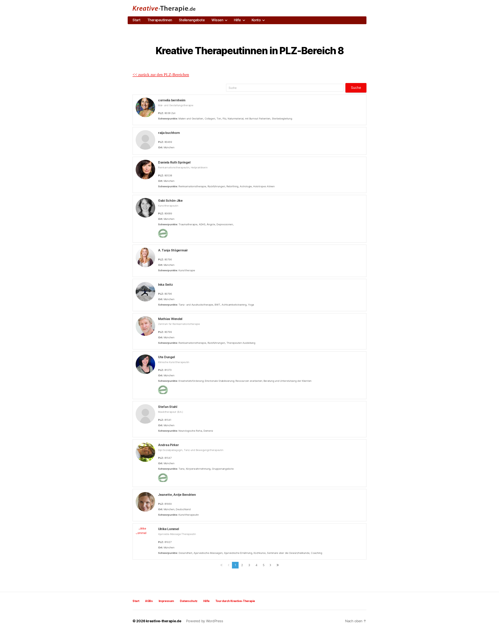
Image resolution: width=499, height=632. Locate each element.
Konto (256, 20)
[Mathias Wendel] (145, 326)
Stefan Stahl (167, 407)
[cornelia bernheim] (145, 107)
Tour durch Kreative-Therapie (235, 601)
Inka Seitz (165, 284)
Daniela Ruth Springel (174, 162)
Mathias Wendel (170, 319)
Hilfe (237, 20)
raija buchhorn (169, 133)
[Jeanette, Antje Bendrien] (145, 502)
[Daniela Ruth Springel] (145, 169)
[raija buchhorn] (145, 140)
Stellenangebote (192, 20)
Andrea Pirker (168, 445)
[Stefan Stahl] (145, 414)
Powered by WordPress (204, 621)
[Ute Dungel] (145, 364)
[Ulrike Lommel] (145, 536)
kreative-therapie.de (163, 621)
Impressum (166, 601)
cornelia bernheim (171, 100)
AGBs (149, 601)
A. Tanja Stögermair (173, 250)
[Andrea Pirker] (145, 452)
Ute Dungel (166, 357)
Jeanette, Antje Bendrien (177, 495)
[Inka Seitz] (145, 291)
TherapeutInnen (159, 20)
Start (137, 20)
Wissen (217, 20)
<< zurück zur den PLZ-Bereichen (161, 74)
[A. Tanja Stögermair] (145, 257)
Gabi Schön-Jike (170, 200)
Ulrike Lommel (168, 529)
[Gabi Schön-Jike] (145, 207)
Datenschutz (188, 601)
